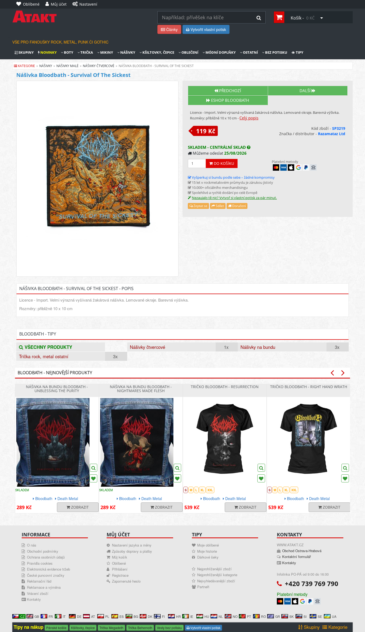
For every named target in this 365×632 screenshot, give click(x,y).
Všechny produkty (47, 347)
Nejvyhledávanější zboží (216, 580)
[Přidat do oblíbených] (93, 478)
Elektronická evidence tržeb (48, 569)
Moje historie (207, 551)
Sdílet (219, 206)
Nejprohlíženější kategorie (217, 574)
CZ (22, 616)
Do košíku (223, 163)
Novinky (48, 52)
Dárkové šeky (208, 557)
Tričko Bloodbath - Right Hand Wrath (308, 386)
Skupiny (26, 52)
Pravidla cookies (40, 563)
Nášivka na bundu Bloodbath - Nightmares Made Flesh (141, 388)
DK (150, 616)
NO (235, 616)
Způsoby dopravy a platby (132, 551)
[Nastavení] (104, 1)
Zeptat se (200, 206)
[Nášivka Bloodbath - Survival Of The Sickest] (97, 179)
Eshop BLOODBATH (229, 100)
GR (277, 616)
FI (163, 616)
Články (171, 29)
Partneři (203, 586)
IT (64, 616)
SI (305, 616)
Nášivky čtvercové (147, 347)
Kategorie (26, 66)
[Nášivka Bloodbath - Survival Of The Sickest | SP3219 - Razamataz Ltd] (80, 16)
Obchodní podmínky (42, 551)
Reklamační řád (39, 581)
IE (191, 616)
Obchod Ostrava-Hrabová (301, 550)
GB (36, 616)
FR (51, 616)
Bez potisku (275, 52)
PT (249, 616)
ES (121, 616)
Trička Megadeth (111, 627)
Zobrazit (79, 507)
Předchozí (229, 90)
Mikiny (106, 52)
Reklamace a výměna (44, 587)
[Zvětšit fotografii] (93, 468)
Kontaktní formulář (296, 556)
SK (291, 616)
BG (136, 616)
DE (79, 616)
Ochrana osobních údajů (46, 557)
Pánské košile (56, 627)
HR (178, 616)
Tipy (299, 52)
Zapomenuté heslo (126, 581)
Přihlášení (119, 569)
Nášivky (127, 52)
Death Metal (67, 498)
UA (334, 616)
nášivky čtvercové (98, 66)
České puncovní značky (45, 575)
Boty (68, 52)
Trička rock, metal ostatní (43, 356)
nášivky (45, 66)
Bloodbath (43, 498)
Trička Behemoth (140, 627)
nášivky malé (67, 66)
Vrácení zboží (37, 593)
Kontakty (34, 599)
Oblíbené (119, 563)
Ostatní (250, 52)
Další (306, 90)
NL (221, 616)
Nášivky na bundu (257, 347)
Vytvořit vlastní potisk (207, 29)
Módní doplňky (220, 52)
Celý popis (248, 117)
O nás (31, 545)
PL (107, 616)
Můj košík (119, 557)
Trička (86, 52)
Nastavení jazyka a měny (132, 545)
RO (263, 616)
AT (93, 616)
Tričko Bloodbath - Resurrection (225, 386)
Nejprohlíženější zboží (214, 568)
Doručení (238, 206)
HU (206, 616)
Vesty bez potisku (169, 627)
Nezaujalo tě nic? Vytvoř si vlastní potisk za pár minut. (234, 198)
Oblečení (189, 52)
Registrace (120, 575)
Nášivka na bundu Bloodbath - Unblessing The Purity (57, 388)
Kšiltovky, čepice (158, 52)
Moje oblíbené (208, 545)
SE (320, 616)
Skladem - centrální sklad (217, 147)
